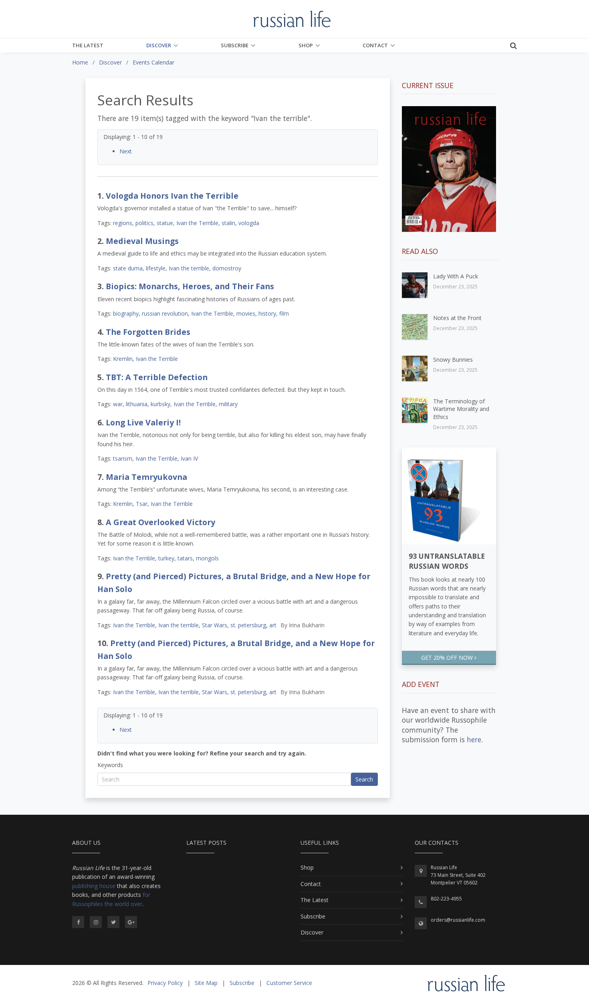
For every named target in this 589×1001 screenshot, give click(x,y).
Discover (158, 45)
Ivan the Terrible (197, 223)
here (474, 739)
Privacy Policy (165, 983)
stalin (228, 223)
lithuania (136, 404)
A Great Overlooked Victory (160, 522)
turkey (166, 558)
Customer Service (289, 983)
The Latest (87, 45)
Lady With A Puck (455, 276)
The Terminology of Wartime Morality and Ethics (461, 409)
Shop (306, 45)
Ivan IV (189, 458)
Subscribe (234, 45)
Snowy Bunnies (453, 359)
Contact (375, 45)
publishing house (93, 886)
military (228, 404)
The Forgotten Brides (148, 331)
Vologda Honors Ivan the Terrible (172, 195)
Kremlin (123, 359)
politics (144, 223)
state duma (128, 268)
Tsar (141, 504)
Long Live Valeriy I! (143, 422)
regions (122, 223)
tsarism (122, 458)
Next (125, 151)
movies (245, 313)
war (118, 404)
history (267, 313)
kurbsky (160, 404)
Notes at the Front (457, 318)
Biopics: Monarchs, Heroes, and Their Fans (190, 286)
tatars (185, 558)
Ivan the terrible (189, 268)
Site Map (206, 983)
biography (126, 313)
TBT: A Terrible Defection (157, 377)
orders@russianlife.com (458, 919)
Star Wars (214, 625)
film (284, 313)
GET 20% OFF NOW (447, 657)
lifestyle (155, 268)
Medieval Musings (142, 241)
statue (165, 223)
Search (364, 779)
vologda (248, 223)
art (272, 625)
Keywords (110, 765)
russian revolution (165, 313)
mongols (207, 558)
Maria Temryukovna (146, 476)
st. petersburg (248, 625)
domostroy (226, 268)
